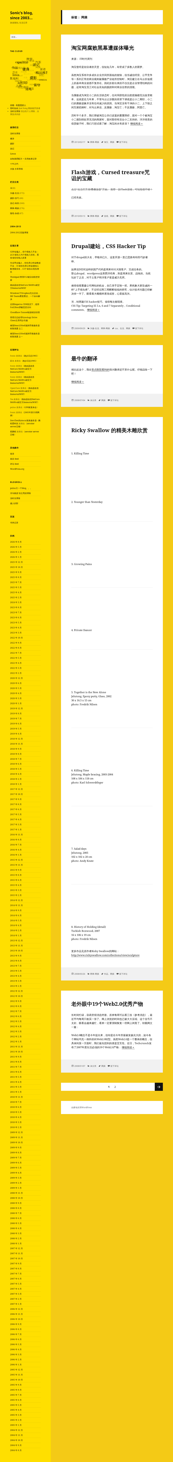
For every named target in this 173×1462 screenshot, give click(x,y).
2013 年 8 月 (16, 960)
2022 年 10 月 (16, 637)
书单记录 (14, 522)
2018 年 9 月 (16, 748)
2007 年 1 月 (16, 1304)
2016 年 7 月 (16, 844)
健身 (12, 138)
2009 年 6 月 (16, 1162)
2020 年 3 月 (16, 698)
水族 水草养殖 (16, 168)
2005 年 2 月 (16, 1420)
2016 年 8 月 (16, 839)
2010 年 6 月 (16, 1107)
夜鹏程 (13, 431)
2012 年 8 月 (16, 1006)
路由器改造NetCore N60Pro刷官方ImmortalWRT (25, 287)
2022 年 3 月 (16, 668)
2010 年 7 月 (16, 1102)
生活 (122, 328)
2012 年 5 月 (16, 1021)
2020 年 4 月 (16, 693)
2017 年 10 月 (16, 794)
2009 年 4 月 (16, 1172)
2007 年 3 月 (16, 1293)
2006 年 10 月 (16, 1319)
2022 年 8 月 (16, 647)
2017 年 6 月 (16, 809)
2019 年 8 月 (16, 713)
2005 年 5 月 (16, 1405)
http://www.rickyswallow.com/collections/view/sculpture (105, 955)
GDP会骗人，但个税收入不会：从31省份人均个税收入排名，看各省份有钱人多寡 (24, 254)
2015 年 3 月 (16, 890)
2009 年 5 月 (16, 1167)
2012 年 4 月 (16, 1026)
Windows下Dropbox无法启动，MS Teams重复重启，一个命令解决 (25, 296)
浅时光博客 (15, 111)
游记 (12, 148)
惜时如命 (14, 108)
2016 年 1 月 (16, 854)
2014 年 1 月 (16, 935)
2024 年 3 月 (16, 602)
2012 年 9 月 (16, 1001)
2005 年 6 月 (16, 1400)
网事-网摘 (14, 208)
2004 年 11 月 (16, 1435)
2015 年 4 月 (16, 885)
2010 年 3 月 (16, 1122)
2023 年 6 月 (16, 617)
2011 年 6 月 (16, 1071)
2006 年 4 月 (16, 1349)
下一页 (159, 1087)
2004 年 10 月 (16, 1440)
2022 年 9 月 (16, 642)
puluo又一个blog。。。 (21, 488)
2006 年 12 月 (16, 1309)
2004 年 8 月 (16, 1450)
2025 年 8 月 (16, 577)
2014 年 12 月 (16, 900)
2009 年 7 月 (16, 1157)
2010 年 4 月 (16, 1117)
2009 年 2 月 (16, 1182)
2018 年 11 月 (16, 743)
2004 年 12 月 (16, 1430)
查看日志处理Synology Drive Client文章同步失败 (23, 319)
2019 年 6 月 (16, 723)
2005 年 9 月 (16, 1384)
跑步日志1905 (30, 355)
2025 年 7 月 (16, 582)
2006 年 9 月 (16, 1324)
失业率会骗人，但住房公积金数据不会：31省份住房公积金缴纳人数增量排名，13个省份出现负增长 (25, 267)
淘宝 (106, 142)
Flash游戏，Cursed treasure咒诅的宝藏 (110, 175)
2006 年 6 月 (16, 1339)
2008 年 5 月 (16, 1223)
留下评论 (123, 142)
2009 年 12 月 (16, 1132)
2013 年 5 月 (16, 970)
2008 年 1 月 (16, 1243)
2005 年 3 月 (16, 1414)
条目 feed (14, 458)
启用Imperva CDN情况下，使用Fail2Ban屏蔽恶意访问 (24, 306)
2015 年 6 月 (16, 880)
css (116, 328)
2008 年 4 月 (16, 1228)
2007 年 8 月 (16, 1268)
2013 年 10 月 (16, 950)
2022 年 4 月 (16, 663)
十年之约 (14, 163)
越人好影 (14, 503)
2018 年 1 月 (16, 784)
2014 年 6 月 (16, 915)
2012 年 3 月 (16, 1031)
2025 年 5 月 (16, 587)
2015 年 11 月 (16, 864)
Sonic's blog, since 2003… (21, 15)
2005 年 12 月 (16, 1369)
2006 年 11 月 (16, 1314)
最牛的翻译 (84, 358)
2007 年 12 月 (16, 1248)
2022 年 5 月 (16, 657)
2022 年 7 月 (16, 652)
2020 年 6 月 (16, 683)
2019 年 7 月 (16, 718)
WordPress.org (17, 469)
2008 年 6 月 (16, 1218)
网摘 (112, 142)
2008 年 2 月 (16, 1238)
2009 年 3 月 (16, 1177)
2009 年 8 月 (16, 1152)
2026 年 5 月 (16, 546)
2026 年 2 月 (16, 552)
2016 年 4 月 (16, 849)
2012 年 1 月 (16, 1041)
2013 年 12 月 (16, 940)
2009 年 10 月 (16, 1142)
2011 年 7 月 (16, 1066)
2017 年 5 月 (16, 814)
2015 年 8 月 (16, 875)
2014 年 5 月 (16, 920)
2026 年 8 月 (16, 541)
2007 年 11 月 (16, 1253)
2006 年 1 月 (16, 1364)
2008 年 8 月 (16, 1208)
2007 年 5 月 (16, 1283)
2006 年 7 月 (16, 1334)
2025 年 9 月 (16, 572)
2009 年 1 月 (16, 1187)
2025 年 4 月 (16, 592)
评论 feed (14, 463)
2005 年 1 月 (16, 1425)
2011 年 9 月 (16, 1056)
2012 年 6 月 (16, 1016)
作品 (106, 973)
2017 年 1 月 (16, 829)
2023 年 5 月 (16, 622)
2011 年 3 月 (16, 1086)
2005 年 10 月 (16, 1379)
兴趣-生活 (14, 193)
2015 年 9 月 (16, 870)
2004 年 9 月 (16, 1445)
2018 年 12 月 (16, 738)
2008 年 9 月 (16, 1203)
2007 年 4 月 (16, 1288)
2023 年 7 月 (16, 612)
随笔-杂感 (14, 213)
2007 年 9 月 (16, 1263)
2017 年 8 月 (16, 804)
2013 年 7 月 (16, 965)
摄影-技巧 (14, 198)
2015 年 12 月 (16, 859)
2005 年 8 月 (16, 1389)
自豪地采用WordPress (81, 1107)
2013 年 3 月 (16, 980)
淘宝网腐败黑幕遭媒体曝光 (102, 47)
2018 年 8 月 (16, 753)
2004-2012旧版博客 (19, 232)
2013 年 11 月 (16, 945)
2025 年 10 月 (16, 567)
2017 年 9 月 (16, 799)
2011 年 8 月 (16, 1061)
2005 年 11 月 (16, 1374)
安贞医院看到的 (100, 369)
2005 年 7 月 (16, 1394)
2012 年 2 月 (16, 1036)
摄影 (12, 143)
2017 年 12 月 (16, 789)
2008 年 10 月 (16, 1198)
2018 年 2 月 (16, 779)
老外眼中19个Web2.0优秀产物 (107, 1003)
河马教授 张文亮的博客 (20, 493)
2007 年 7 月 (16, 1273)
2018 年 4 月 (16, 774)
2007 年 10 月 (16, 1258)
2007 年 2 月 (16, 1298)
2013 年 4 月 (16, 975)
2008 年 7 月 (16, 1213)
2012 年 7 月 (16, 1011)
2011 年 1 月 (16, 1091)
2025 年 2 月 (16, 597)
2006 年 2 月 (16, 1359)
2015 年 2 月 (16, 895)
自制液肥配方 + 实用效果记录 (23, 158)
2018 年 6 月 (16, 763)
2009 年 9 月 (16, 1147)
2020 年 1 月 (16, 703)
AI (11, 188)
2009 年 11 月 (16, 1137)
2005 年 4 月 (16, 1409)
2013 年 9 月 (16, 955)
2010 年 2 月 (16, 1127)
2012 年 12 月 (16, 991)
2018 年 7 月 (16, 759)
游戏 (106, 216)
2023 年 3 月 (16, 632)
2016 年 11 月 (16, 834)
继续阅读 (136, 123)
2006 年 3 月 (16, 1354)
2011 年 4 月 (16, 1082)
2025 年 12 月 (16, 562)
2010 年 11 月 (16, 1097)
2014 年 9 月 (16, 910)
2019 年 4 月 (16, 733)
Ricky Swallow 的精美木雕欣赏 (109, 430)
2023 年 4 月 (16, 627)
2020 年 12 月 (16, 678)
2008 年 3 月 (16, 1233)
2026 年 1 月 (16, 557)
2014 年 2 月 (16, 930)
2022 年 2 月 (16, 673)
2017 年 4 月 (16, 819)
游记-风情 (14, 203)
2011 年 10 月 (16, 1051)
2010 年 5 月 (16, 1112)
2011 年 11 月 (16, 1046)
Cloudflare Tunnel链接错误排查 (25, 312)
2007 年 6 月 (16, 1278)
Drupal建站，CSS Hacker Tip (108, 246)
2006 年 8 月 (16, 1329)
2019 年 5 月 (16, 728)
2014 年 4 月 (16, 925)
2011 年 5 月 (16, 1076)
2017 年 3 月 (16, 824)
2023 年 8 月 (16, 607)
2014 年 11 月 (16, 905)
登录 (12, 453)
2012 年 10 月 (16, 996)
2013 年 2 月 (16, 986)
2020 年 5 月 (16, 688)
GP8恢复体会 (30, 407)
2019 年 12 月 (16, 708)
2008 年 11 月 (16, 1193)
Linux (13, 153)
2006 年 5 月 (16, 1344)
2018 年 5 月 (16, 768)
